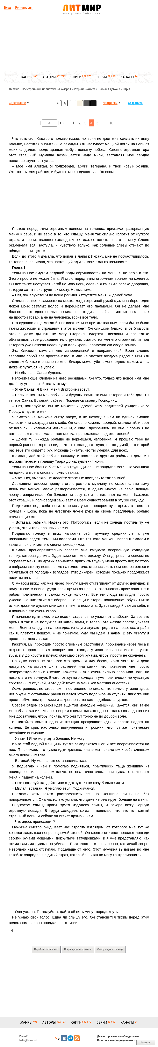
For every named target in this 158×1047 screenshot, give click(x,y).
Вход (7, 7)
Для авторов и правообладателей (118, 1036)
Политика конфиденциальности (117, 1040)
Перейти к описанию (46, 949)
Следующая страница (110, 949)
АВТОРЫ (49, 77)
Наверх (145, 1042)
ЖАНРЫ (26, 77)
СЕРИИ (101, 77)
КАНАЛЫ (127, 77)
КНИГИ (76, 77)
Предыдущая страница (78, 949)
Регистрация (24, 7)
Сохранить (135, 102)
